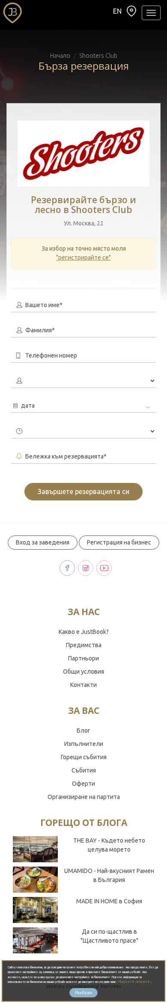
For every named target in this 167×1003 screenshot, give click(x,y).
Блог (83, 730)
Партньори (83, 658)
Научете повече (134, 981)
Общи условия (83, 671)
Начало (60, 55)
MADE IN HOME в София (109, 901)
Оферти (83, 783)
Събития (84, 770)
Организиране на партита (84, 796)
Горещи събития (84, 757)
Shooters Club (98, 55)
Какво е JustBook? (84, 631)
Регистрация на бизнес (119, 542)
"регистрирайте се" (83, 257)
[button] (131, 13)
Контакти (83, 684)
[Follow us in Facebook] (67, 568)
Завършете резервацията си (83, 491)
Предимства (83, 645)
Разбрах (83, 992)
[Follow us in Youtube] (104, 568)
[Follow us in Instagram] (85, 568)
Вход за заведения (42, 542)
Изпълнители (83, 743)
